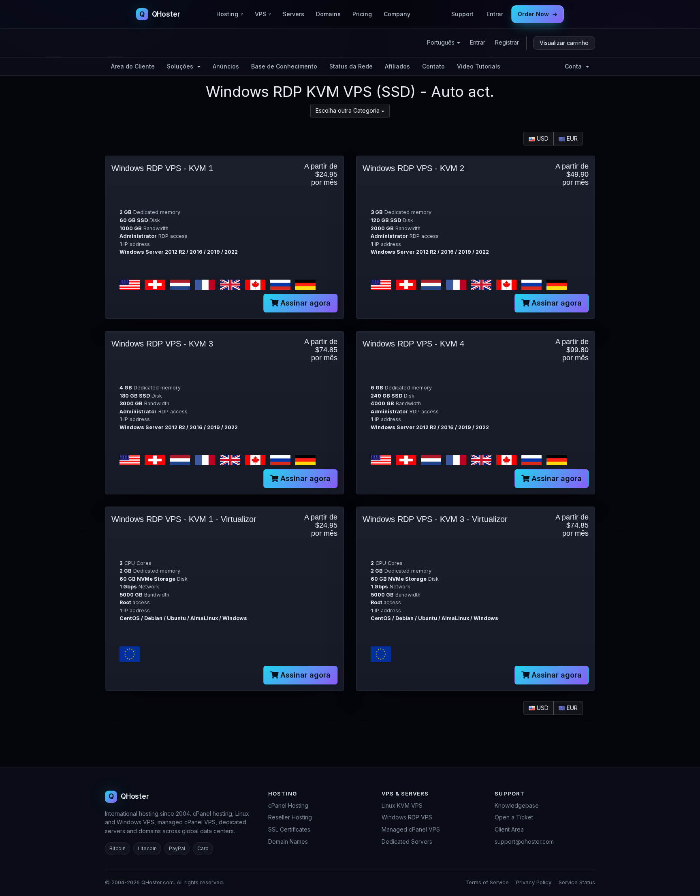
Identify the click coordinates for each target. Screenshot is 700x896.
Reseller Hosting (290, 817)
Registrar (507, 42)
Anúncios (226, 66)
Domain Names (288, 841)
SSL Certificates (289, 829)
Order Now (537, 14)
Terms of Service (487, 882)
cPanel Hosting (288, 805)
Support (462, 14)
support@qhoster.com (524, 841)
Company (397, 14)
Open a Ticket (514, 817)
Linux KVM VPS (402, 805)
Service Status (577, 882)
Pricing (362, 14)
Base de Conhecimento (284, 66)
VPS (263, 14)
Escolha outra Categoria (348, 110)
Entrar (495, 14)
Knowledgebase (517, 805)
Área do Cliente (133, 66)
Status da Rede (351, 66)
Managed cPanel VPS (411, 829)
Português (441, 42)
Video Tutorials (478, 66)
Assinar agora (304, 303)
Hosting (229, 14)
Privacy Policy (533, 882)
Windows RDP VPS (407, 817)
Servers (293, 14)
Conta (575, 66)
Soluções (181, 66)
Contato (433, 66)
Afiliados (397, 66)
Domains (328, 14)
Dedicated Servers (407, 841)
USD (541, 138)
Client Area (509, 829)
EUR (571, 138)
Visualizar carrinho (564, 42)
